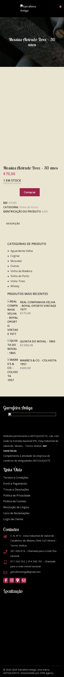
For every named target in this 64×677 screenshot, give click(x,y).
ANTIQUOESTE (11, 673)
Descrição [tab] (13, 223)
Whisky (15, 286)
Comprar (30, 192)
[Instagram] (11, 580)
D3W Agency (46, 673)
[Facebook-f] (5, 580)
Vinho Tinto (18, 281)
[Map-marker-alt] (17, 580)
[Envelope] (23, 580)
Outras (15, 266)
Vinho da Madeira (21, 271)
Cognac (15, 256)
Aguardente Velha (22, 251)
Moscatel (16, 261)
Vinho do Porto (28, 207)
